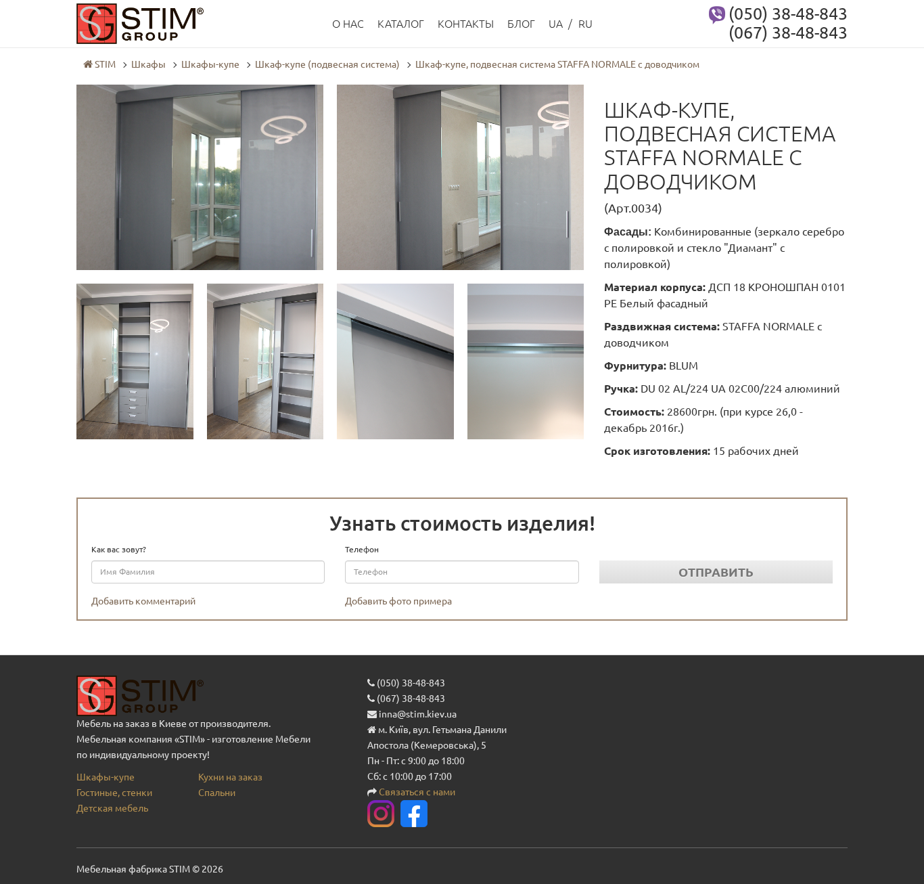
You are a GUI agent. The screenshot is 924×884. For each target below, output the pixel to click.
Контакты (466, 24)
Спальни (216, 792)
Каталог (400, 24)
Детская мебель (112, 808)
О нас (348, 24)
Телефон (362, 549)
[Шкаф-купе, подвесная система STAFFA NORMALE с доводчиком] (199, 176)
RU (585, 24)
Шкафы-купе (210, 64)
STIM (104, 64)
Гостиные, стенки (114, 792)
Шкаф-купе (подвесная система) (327, 64)
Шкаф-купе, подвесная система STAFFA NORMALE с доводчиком (557, 64)
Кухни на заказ (230, 777)
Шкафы (148, 64)
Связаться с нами (417, 792)
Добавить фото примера (398, 601)
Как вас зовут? (118, 549)
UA (556, 24)
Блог (521, 24)
